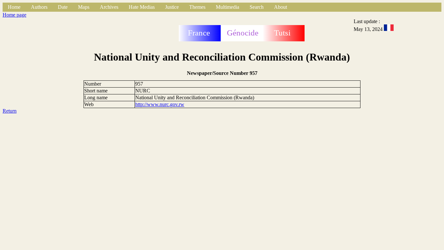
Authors (39, 7)
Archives (109, 7)
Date (63, 7)
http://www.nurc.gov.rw (159, 104)
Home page (14, 15)
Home (14, 7)
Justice (172, 7)
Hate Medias (142, 7)
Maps (83, 7)
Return (10, 111)
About (280, 7)
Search (257, 7)
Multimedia (227, 7)
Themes (197, 7)
